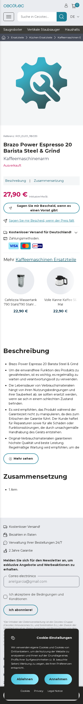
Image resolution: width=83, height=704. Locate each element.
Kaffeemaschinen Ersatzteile (46, 259)
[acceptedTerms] (5, 597)
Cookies (25, 690)
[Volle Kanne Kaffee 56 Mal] (60, 280)
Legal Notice (55, 690)
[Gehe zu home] (4, 37)
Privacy (38, 690)
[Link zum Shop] (13, 6)
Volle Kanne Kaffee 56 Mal (60, 302)
